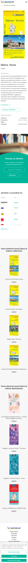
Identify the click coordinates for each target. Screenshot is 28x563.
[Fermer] (25, 544)
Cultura (16, 207)
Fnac (15, 213)
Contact (14, 539)
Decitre (16, 219)
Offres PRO (14, 535)
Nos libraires (14, 533)
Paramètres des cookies (14, 552)
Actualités (14, 537)
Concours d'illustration (14, 541)
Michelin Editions (14, 531)
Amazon (16, 202)
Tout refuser (14, 556)
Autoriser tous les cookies (14, 560)
